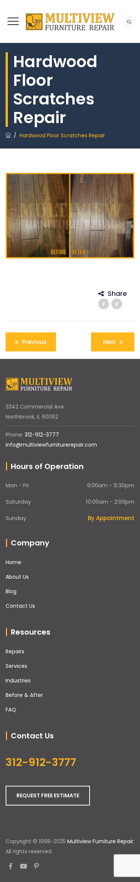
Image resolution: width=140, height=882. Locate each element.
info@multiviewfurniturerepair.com (51, 444)
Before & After (24, 695)
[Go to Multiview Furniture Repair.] (8, 135)
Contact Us (20, 606)
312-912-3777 (42, 434)
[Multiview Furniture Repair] (70, 21)
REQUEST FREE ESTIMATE (47, 795)
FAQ (11, 709)
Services (16, 666)
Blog (11, 591)
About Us (17, 577)
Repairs (15, 651)
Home (13, 562)
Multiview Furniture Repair (100, 841)
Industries (18, 680)
